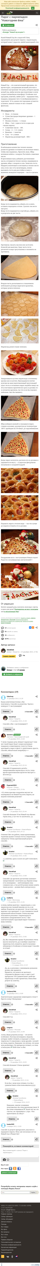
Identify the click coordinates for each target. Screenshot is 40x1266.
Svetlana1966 (11, 991)
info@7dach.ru (10, 1210)
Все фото (4, 1229)
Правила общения (7, 1240)
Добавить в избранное (14, 674)
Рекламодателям (6, 1252)
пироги (33, 618)
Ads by (33, 1265)
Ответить (6, 711)
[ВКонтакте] (30, 627)
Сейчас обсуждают (7, 1219)
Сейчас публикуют (7, 1216)
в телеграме (33, 609)
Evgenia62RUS (12, 785)
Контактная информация (9, 1247)
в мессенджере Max (11, 612)
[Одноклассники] (33, 627)
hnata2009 (10, 1124)
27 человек (21, 670)
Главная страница (6, 1214)
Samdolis (10, 735)
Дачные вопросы (6, 1222)
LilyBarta (10, 898)
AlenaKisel (12, 717)
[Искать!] (37, 13)
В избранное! (9, 25)
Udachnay (10, 696)
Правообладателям (7, 1250)
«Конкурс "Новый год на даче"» (13, 32)
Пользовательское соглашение (11, 1242)
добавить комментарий (9, 1172)
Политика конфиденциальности (11, 1245)
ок (32, 8)
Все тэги (4, 1237)
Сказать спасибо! (9, 656)
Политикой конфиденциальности (17, 8)
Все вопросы (5, 1232)
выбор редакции (6, 623)
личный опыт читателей (8, 619)
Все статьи (4, 1234)
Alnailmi (9, 827)
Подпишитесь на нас (21, 609)
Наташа (9, 670)
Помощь (3, 1224)
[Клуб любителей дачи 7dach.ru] (9, 12)
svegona (9, 1027)
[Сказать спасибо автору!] (36, 711)
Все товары (4, 1227)
